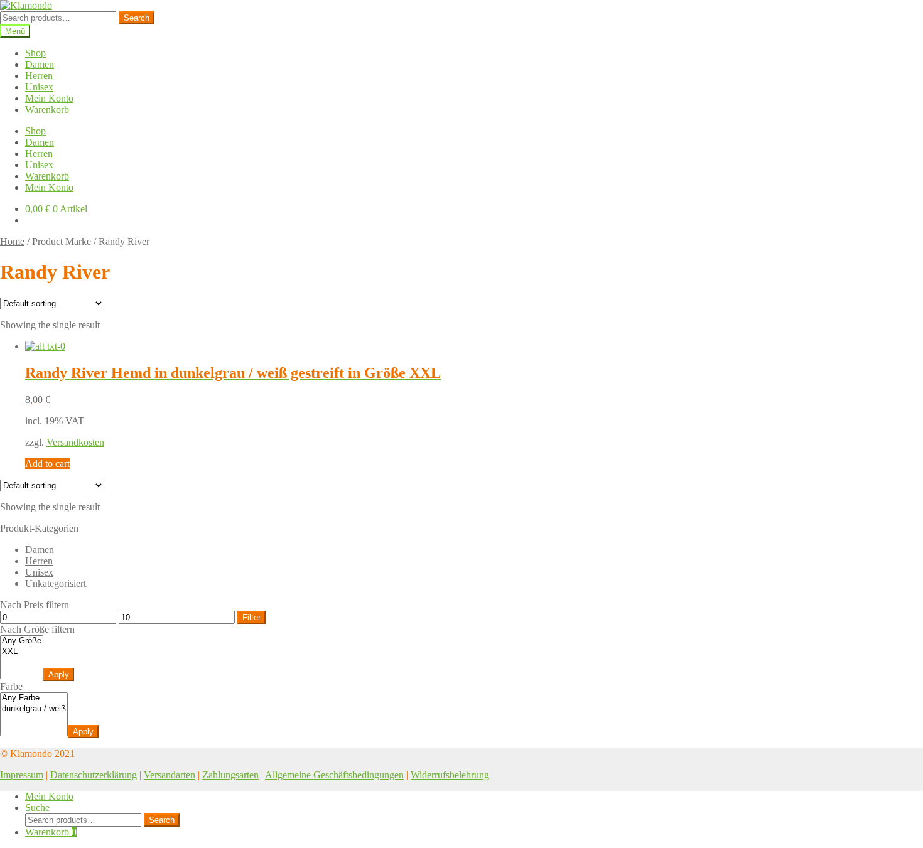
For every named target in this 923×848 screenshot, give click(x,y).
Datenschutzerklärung (93, 775)
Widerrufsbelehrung (450, 775)
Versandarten (169, 775)
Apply (58, 674)
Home (12, 241)
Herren (39, 75)
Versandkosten (75, 442)
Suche (37, 807)
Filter (251, 617)
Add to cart (47, 463)
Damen (39, 64)
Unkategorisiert (55, 583)
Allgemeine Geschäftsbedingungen (334, 775)
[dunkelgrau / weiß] (34, 709)
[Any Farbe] (34, 698)
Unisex (39, 87)
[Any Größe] (22, 641)
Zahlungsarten (230, 775)
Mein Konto (49, 98)
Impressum (21, 775)
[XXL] (22, 652)
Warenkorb (47, 109)
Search (136, 18)
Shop (35, 53)
